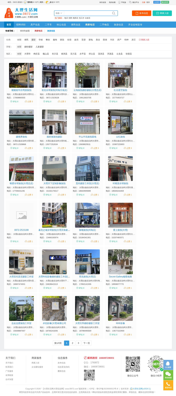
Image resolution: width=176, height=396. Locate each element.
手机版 (123, 2)
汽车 (112, 39)
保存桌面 (102, 2)
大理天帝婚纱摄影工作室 (87, 323)
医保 (105, 39)
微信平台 (135, 2)
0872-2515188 (21, 230)
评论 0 (15, 101)
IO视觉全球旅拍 (120, 183)
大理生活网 (142, 389)
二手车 (48, 24)
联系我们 (9, 367)
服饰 (55, 39)
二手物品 (104, 24)
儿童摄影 (40, 47)
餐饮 (48, 39)
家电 (91, 39)
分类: (8, 39)
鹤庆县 (37, 54)
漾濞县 (101, 54)
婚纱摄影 (28, 47)
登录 (148, 2)
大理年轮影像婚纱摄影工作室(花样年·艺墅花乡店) (62, 276)
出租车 (87, 18)
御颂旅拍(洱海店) (87, 230)
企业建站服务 (37, 367)
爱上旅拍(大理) (120, 230)
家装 (62, 39)
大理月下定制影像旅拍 (54, 183)
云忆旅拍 (120, 137)
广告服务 (9, 371)
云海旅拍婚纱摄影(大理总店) (87, 90)
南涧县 (64, 54)
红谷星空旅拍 (120, 90)
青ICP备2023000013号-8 (107, 389)
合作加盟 (9, 379)
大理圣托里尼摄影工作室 (21, 276)
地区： (9, 54)
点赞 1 (96, 195)
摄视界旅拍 (21, 137)
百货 (84, 39)
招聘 (70, 18)
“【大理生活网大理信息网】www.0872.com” (60, 389)
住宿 (69, 39)
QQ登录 (157, 2)
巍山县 (46, 54)
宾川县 (73, 54)
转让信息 (61, 24)
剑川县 (55, 54)
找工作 (81, 18)
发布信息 (143, 13)
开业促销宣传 (135, 24)
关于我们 (9, 363)
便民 (26, 39)
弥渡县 (129, 54)
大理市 (27, 54)
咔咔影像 (120, 323)
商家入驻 (164, 13)
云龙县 (119, 54)
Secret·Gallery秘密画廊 (120, 276)
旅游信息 (118, 24)
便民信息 (75, 24)
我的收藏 (112, 2)
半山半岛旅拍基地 (87, 137)
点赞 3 (30, 101)
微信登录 (165, 2)
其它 (134, 39)
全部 (19, 39)
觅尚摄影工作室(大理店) (87, 183)
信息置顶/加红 (64, 367)
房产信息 (35, 24)
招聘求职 (21, 24)
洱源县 (110, 54)
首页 (9, 24)
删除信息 (61, 371)
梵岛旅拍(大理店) (87, 276)
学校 (41, 39)
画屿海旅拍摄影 (54, 137)
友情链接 (9, 375)
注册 (143, 2)
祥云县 (92, 54)
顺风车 (75, 18)
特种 (126, 39)
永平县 (83, 54)
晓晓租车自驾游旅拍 (21, 90)
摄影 (33, 39)
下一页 (86, 343)
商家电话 (90, 24)
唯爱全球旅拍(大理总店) (21, 183)
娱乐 (76, 39)
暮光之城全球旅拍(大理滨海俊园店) (55, 230)
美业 (98, 39)
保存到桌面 (25, 31)
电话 (66, 18)
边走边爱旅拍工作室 (21, 323)
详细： (9, 47)
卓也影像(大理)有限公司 (54, 323)
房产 (119, 39)
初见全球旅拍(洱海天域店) (54, 90)
